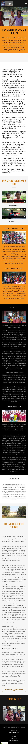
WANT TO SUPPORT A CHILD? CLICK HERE (14, 690)
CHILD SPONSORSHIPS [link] (14, 740)
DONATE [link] (14, 736)
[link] (7, 3)
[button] (26, 3)
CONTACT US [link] (14, 738)
